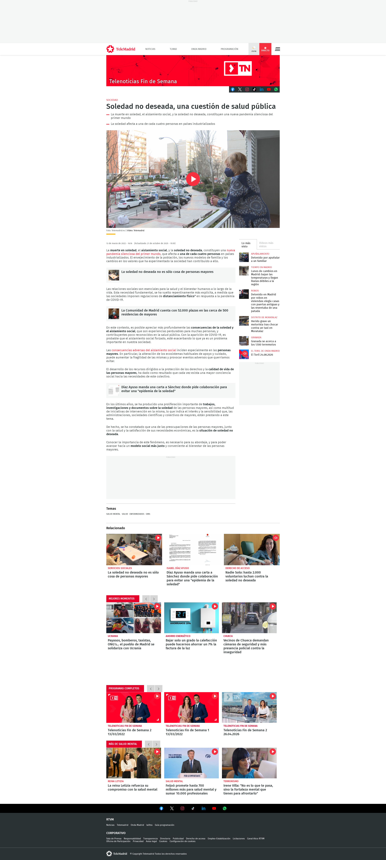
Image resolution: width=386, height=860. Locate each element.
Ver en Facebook (161, 809)
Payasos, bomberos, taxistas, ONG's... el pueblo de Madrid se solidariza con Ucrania (133, 617)
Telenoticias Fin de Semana (125, 726)
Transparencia (150, 839)
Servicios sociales (120, 568)
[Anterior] (146, 598)
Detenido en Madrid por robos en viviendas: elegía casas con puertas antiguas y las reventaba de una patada (244, 294)
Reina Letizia (116, 781)
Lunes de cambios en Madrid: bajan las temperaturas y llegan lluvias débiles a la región (244, 270)
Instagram (247, 89)
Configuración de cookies (182, 841)
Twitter (240, 89)
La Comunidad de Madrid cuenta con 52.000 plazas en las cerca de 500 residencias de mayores (114, 314)
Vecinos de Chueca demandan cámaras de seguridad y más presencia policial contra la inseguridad (249, 617)
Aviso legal (151, 841)
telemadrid (116, 854)
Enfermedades (137, 514)
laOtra (149, 825)
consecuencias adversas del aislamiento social (144, 350)
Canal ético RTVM (255, 839)
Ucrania (113, 636)
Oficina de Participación (118, 841)
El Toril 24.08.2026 (244, 354)
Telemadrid (122, 825)
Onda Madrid (198, 49)
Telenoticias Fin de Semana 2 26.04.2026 (249, 707)
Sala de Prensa (113, 839)
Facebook (232, 89)
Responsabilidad (132, 839)
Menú (277, 49)
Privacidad (138, 841)
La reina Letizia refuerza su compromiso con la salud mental (133, 763)
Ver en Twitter (172, 809)
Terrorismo (231, 781)
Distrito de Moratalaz (264, 317)
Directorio (165, 839)
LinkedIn (261, 89)
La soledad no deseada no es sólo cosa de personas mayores (114, 275)
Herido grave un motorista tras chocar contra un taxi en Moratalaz (244, 321)
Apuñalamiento (260, 254)
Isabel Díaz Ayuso (178, 568)
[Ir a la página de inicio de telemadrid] (120, 49)
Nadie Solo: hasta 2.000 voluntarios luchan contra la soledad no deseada (252, 549)
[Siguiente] (154, 598)
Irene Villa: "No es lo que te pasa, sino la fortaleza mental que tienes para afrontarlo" (249, 763)
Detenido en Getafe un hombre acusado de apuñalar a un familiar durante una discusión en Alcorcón (244, 257)
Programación (229, 49)
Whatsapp (276, 89)
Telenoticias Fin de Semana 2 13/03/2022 (133, 707)
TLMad (173, 49)
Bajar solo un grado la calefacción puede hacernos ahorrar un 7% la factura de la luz (191, 617)
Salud (125, 514)
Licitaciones (239, 839)
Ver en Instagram (182, 808)
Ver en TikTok (193, 809)
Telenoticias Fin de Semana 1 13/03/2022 (191, 707)
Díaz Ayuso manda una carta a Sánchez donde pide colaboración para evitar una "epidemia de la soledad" (114, 390)
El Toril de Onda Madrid (265, 351)
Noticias (150, 49)
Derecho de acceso (237, 568)
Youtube (268, 89)
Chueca (228, 636)
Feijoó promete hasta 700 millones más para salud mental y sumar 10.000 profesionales (191, 763)
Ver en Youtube (214, 808)
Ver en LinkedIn (204, 808)
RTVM (110, 819)
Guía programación (164, 825)
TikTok (254, 89)
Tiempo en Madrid (261, 267)
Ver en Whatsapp (225, 808)
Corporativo (116, 833)
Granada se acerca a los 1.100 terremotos (244, 341)
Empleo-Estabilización (219, 839)
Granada (256, 337)
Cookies (163, 841)
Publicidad (178, 839)
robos (255, 290)
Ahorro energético (178, 636)
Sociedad (112, 100)
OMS (148, 514)
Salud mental (113, 514)
